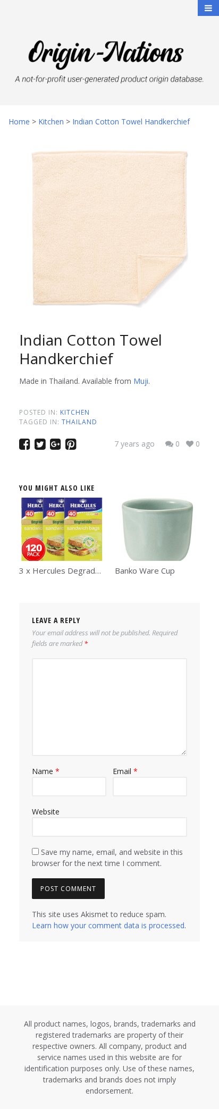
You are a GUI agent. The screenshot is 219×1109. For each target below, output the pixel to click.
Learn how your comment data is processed (108, 925)
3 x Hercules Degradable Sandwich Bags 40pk (103, 570)
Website (46, 811)
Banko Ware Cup (145, 570)
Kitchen (75, 412)
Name (46, 771)
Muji (140, 381)
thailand (79, 421)
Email (125, 771)
